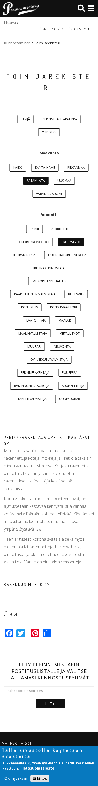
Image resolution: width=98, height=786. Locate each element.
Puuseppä (69, 372)
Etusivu (10, 22)
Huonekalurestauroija (67, 255)
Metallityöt (70, 333)
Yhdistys (49, 132)
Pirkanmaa (76, 167)
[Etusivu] (19, 8)
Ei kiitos (40, 778)
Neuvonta (62, 346)
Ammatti (49, 214)
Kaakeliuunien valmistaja (35, 294)
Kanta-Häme (45, 167)
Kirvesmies (76, 294)
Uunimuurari (70, 399)
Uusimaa (64, 180)
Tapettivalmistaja (32, 399)
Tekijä (25, 119)
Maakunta (49, 152)
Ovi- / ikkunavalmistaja (49, 359)
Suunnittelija (73, 385)
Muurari (34, 346)
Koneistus (29, 307)
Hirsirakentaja (24, 255)
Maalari (65, 320)
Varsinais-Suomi (49, 193)
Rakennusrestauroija (31, 385)
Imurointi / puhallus (49, 281)
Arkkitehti (59, 229)
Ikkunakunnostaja (49, 268)
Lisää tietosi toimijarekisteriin (63, 29)
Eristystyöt (71, 242)
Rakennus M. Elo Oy (27, 584)
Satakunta (36, 180)
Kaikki (17, 167)
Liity (50, 703)
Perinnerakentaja (35, 372)
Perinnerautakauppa (60, 119)
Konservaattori (63, 307)
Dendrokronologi (33, 242)
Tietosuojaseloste (37, 768)
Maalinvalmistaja (32, 333)
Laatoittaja (36, 320)
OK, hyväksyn (15, 778)
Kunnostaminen (17, 42)
